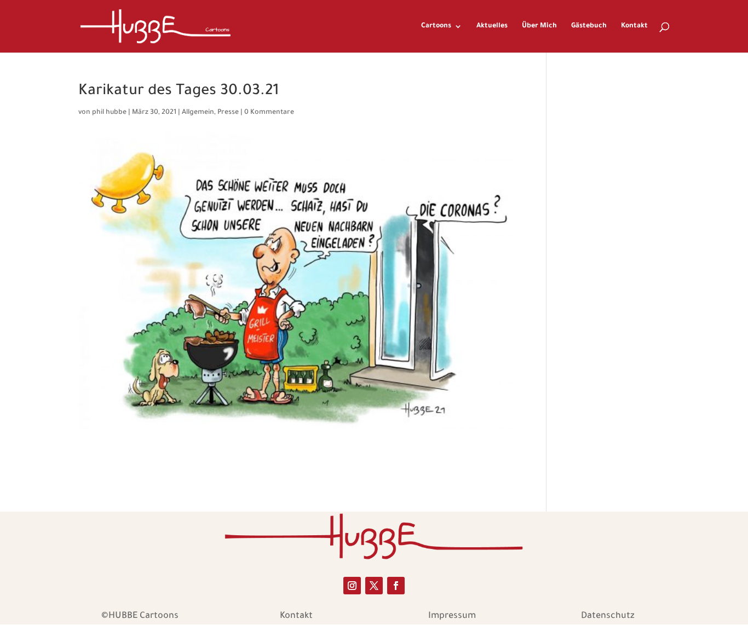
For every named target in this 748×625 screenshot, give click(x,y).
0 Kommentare (269, 113)
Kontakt (634, 26)
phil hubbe (109, 113)
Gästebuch (589, 26)
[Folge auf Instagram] (352, 585)
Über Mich (539, 26)
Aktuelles (492, 26)
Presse (228, 113)
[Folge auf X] (374, 585)
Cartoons (436, 26)
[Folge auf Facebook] (396, 585)
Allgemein (198, 113)
